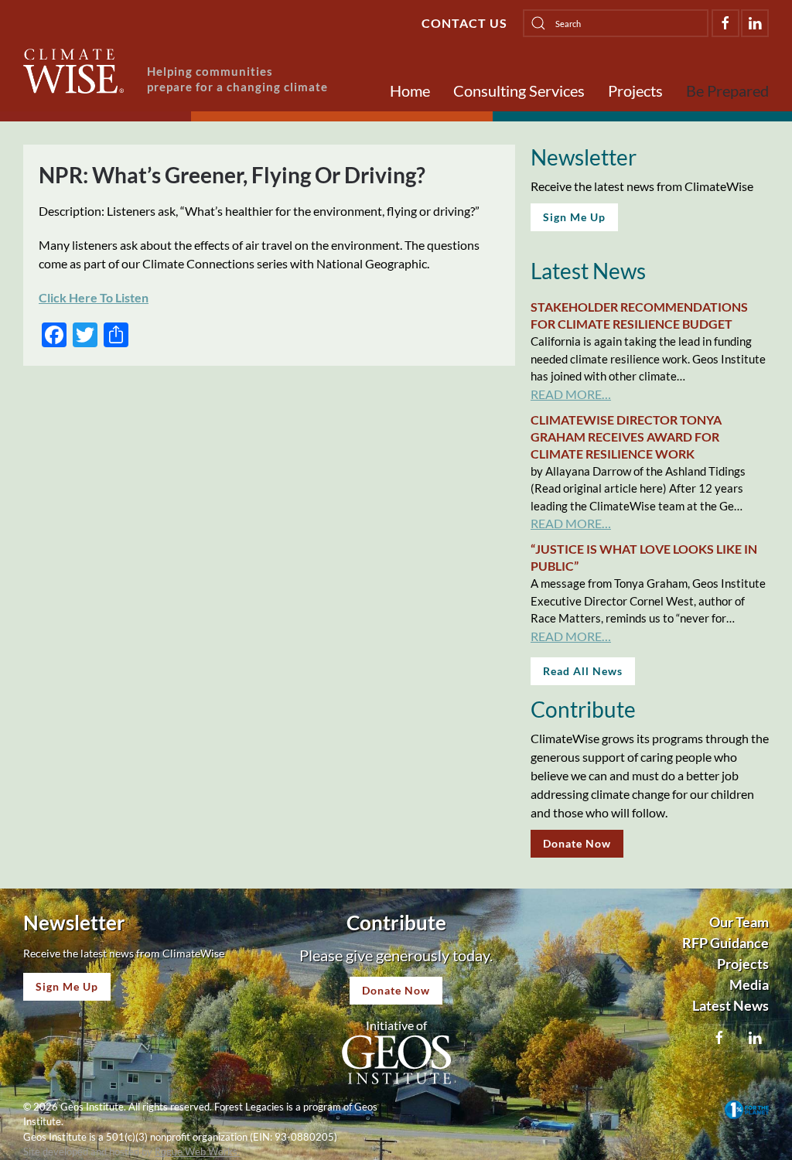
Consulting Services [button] (519, 90)
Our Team (739, 921)
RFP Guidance (725, 942)
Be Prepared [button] (727, 90)
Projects (635, 90)
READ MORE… (571, 394)
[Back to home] (73, 71)
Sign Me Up (574, 216)
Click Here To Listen (93, 297)
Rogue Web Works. (197, 1151)
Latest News (730, 1005)
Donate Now (577, 843)
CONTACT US (464, 22)
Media (749, 984)
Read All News (583, 670)
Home (410, 90)
